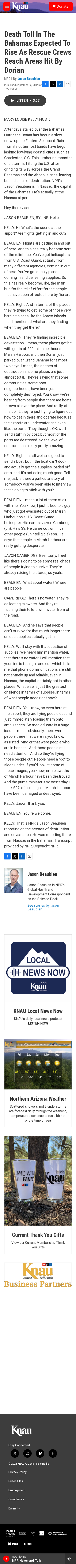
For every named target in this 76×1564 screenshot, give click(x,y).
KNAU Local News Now (38, 1011)
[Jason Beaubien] (13, 880)
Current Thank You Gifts (38, 1235)
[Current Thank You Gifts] (38, 1181)
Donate (62, 6)
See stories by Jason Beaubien (43, 907)
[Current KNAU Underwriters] (38, 1275)
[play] (6, 1559)
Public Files (15, 1481)
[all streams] (70, 1558)
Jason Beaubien (29, 79)
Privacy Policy (17, 1472)
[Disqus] (38, 1357)
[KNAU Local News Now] (38, 968)
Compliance (16, 1499)
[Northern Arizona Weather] (38, 1064)
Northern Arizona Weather (38, 1099)
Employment (17, 1490)
